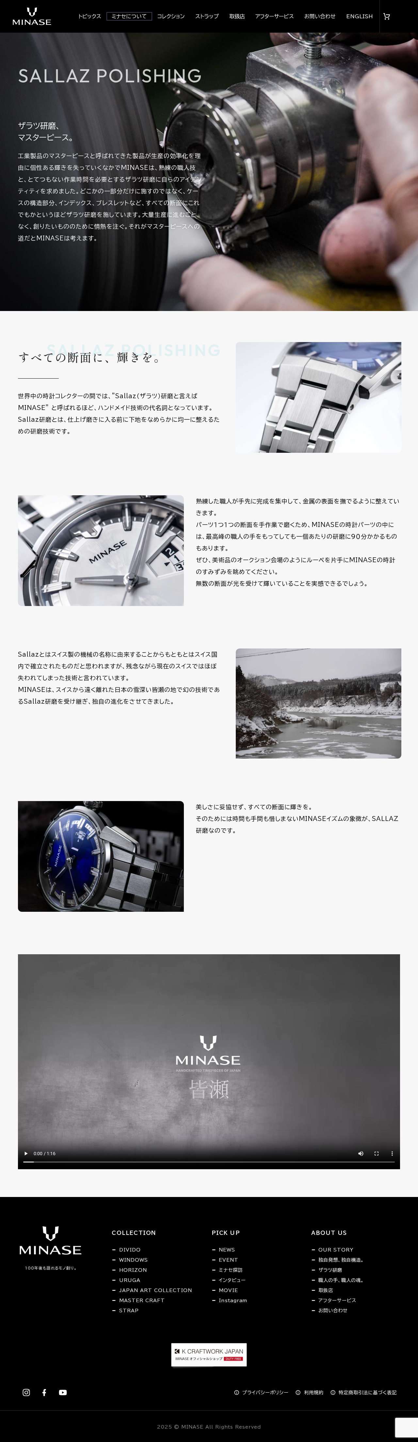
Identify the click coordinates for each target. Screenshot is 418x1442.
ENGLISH (359, 16)
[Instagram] (26, 1392)
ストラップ (207, 16)
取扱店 (237, 16)
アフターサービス (274, 16)
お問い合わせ (320, 16)
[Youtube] (63, 1392)
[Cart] (387, 16)
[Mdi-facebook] (44, 1392)
